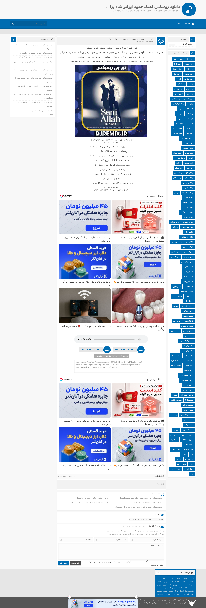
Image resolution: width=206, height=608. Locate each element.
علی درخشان (188, 257)
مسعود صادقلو (187, 405)
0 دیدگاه (159, 484)
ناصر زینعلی (175, 449)
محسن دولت (188, 346)
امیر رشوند (178, 89)
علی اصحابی (188, 252)
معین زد (174, 415)
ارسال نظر (63, 563)
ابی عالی (190, 69)
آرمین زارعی (178, 59)
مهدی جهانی (188, 425)
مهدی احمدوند (188, 420)
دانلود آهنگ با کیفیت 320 (125, 350)
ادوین (179, 79)
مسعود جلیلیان (176, 400)
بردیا (180, 109)
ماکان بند (176, 321)
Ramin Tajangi (188, 581)
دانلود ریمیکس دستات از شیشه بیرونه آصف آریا (92, 498)
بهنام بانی (189, 114)
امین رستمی (188, 99)
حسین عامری (188, 143)
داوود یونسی (188, 163)
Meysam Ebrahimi (164, 594)
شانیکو (175, 227)
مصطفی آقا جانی (187, 415)
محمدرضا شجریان (186, 375)
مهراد (183, 435)
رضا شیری (178, 173)
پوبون (180, 118)
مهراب (176, 430)
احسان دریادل (178, 69)
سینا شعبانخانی (187, 227)
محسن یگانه (188, 356)
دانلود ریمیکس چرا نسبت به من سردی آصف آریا (145, 502)
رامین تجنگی (162, 581)
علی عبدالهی (188, 267)
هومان (179, 459)
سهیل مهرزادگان (187, 212)
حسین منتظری (187, 148)
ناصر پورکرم (188, 449)
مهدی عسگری (188, 430)
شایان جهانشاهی (187, 237)
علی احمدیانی (167, 578)
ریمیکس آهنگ (139, 41)
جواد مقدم (179, 123)
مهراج (191, 435)
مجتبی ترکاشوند (187, 326)
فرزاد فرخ (189, 296)
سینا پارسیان (188, 217)
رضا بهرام (179, 168)
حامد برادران (177, 128)
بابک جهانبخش (178, 104)
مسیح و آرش (188, 410)
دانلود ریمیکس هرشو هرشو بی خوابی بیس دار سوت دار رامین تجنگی (138, 507)
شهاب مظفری (187, 247)
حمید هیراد (177, 153)
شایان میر (189, 242)
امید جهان (189, 89)
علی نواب (132, 519)
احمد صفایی (188, 79)
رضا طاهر (177, 178)
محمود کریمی (188, 385)
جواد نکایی (189, 128)
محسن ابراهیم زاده (186, 341)
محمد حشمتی (188, 360)
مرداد (175, 395)
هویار (191, 464)
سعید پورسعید (188, 202)
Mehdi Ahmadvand (186, 588)
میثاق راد (174, 439)
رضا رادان (189, 173)
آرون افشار (189, 64)
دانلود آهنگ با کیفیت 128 (91, 350)
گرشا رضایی (188, 321)
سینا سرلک (174, 222)
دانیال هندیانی (180, 158)
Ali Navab (159, 519)
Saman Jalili (189, 591)
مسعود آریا (189, 400)
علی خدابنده (175, 252)
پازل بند (179, 114)
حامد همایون (177, 133)
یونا (192, 474)
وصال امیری (188, 469)
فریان (175, 306)
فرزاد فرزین (177, 296)
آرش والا (190, 59)
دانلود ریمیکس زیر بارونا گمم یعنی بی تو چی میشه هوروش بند (87, 502)
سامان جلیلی (188, 197)
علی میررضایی (187, 281)
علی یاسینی (188, 286)
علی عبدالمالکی (187, 262)
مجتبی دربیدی (188, 331)
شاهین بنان (189, 232)
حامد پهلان (189, 133)
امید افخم (181, 84)
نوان (191, 454)
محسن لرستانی (187, 351)
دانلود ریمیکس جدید (145, 519)
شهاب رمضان (177, 242)
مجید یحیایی (188, 336)
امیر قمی (189, 94)
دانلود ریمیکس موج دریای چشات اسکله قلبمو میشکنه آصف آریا (140, 498)
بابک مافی (189, 109)
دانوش (191, 158)
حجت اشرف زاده (187, 138)
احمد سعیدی (188, 74)
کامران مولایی (188, 311)
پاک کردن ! (75, 563)
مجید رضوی (175, 331)
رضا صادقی (189, 178)
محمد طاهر (189, 365)
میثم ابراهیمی (188, 444)
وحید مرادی (181, 464)
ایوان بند (190, 104)
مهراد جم (173, 435)
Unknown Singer (187, 585)
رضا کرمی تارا (188, 183)
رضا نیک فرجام (187, 193)
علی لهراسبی (188, 271)
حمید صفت (189, 153)
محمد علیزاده (176, 365)
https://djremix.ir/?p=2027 (67, 476)
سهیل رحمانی (188, 207)
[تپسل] (69, 597)
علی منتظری (188, 276)
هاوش (184, 454)
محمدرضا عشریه (187, 380)
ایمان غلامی (175, 99)
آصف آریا (177, 64)
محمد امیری (176, 356)
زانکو (176, 193)
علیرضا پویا (176, 286)
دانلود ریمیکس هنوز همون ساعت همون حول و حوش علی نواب (130, 39)
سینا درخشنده (188, 222)
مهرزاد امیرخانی (187, 439)
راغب (178, 163)
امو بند (191, 84)
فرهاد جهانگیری (187, 306)
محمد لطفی (188, 370)
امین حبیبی (178, 94)
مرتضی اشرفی (187, 390)
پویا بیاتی (190, 123)
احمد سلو (176, 74)
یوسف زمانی (175, 469)
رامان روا (189, 168)
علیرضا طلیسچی (186, 291)
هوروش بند (189, 459)
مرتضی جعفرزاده (187, 395)
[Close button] (136, 597)
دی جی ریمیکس (184, 23)
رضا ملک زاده (188, 188)
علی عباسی (175, 257)
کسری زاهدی (188, 316)
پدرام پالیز (189, 118)
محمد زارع (175, 360)
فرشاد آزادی (188, 301)
